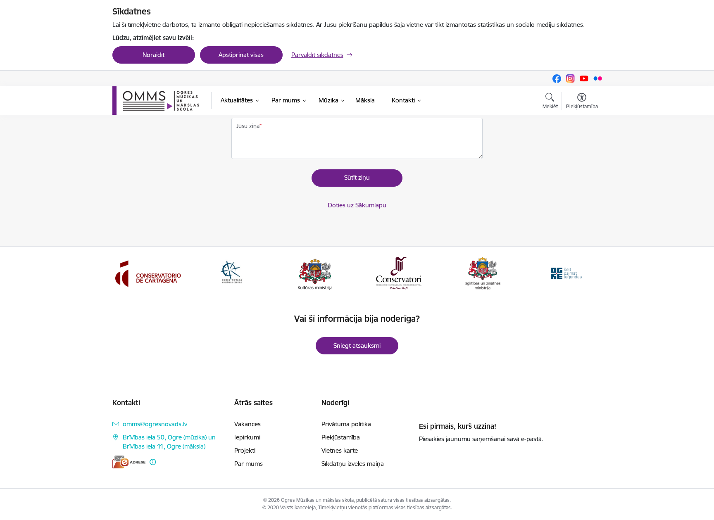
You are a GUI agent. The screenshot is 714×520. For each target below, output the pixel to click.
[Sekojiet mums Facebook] (556, 78)
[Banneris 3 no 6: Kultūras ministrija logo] (315, 273)
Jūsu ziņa (247, 126)
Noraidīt (153, 55)
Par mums (248, 464)
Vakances (247, 424)
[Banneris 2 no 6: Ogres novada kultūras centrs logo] (231, 273)
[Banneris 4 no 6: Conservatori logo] (398, 273)
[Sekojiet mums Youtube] (584, 78)
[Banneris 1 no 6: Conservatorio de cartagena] (148, 273)
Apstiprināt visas (241, 55)
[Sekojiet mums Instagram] (570, 78)
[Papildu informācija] (153, 462)
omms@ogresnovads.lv (155, 424)
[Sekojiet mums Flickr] (597, 78)
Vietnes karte (339, 450)
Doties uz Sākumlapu (357, 205)
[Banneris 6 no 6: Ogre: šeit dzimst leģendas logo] (566, 273)
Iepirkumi (247, 437)
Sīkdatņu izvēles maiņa (352, 464)
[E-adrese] (128, 462)
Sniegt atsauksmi (357, 345)
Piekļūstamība (340, 437)
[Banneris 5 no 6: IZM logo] (482, 273)
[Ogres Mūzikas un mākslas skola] (161, 101)
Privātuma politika (346, 424)
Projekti (244, 450)
